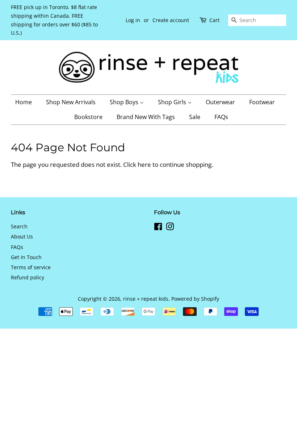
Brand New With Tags (146, 117)
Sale (194, 117)
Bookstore (88, 117)
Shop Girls (173, 102)
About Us (22, 236)
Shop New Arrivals (71, 102)
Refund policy (27, 277)
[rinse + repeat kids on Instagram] (170, 227)
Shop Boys (125, 102)
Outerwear (220, 102)
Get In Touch (26, 257)
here (144, 164)
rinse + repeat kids (145, 298)
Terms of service (31, 267)
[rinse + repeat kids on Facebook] (158, 227)
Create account (170, 20)
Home (23, 102)
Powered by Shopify (195, 298)
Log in (133, 20)
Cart (214, 20)
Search (19, 226)
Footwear (262, 102)
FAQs (221, 117)
